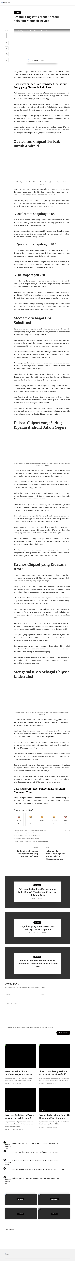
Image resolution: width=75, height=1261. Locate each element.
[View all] (21, 1199)
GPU (63, 96)
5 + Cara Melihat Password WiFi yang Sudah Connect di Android (35, 1152)
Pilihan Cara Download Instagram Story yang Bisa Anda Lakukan (27, 853)
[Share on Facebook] (7, 43)
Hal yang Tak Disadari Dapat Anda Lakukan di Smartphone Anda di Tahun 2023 (37, 963)
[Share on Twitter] (7, 48)
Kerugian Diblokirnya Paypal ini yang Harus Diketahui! (19, 1116)
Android (17, 12)
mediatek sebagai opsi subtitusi (24, 833)
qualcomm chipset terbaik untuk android (27, 838)
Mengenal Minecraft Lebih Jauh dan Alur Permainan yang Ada (35, 1143)
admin (36, 60)
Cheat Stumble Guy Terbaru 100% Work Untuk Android (53, 1073)
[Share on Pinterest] (7, 54)
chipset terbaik (19, 830)
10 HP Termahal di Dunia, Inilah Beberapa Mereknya (18, 1073)
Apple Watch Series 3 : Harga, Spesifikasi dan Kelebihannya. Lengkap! (38, 1169)
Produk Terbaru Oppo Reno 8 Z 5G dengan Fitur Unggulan (54, 1116)
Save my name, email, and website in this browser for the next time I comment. (31, 1027)
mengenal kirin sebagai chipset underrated (27, 836)
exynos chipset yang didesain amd (36, 830)
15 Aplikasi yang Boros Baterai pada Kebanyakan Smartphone (37, 928)
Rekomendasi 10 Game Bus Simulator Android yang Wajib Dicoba (36, 1178)
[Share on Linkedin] (7, 60)
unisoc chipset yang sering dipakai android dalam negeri (31, 841)
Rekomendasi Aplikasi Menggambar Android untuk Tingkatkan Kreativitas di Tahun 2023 (37, 892)
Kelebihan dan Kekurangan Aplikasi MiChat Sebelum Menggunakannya (55, 855)
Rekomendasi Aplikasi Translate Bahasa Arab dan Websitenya (35, 1161)
